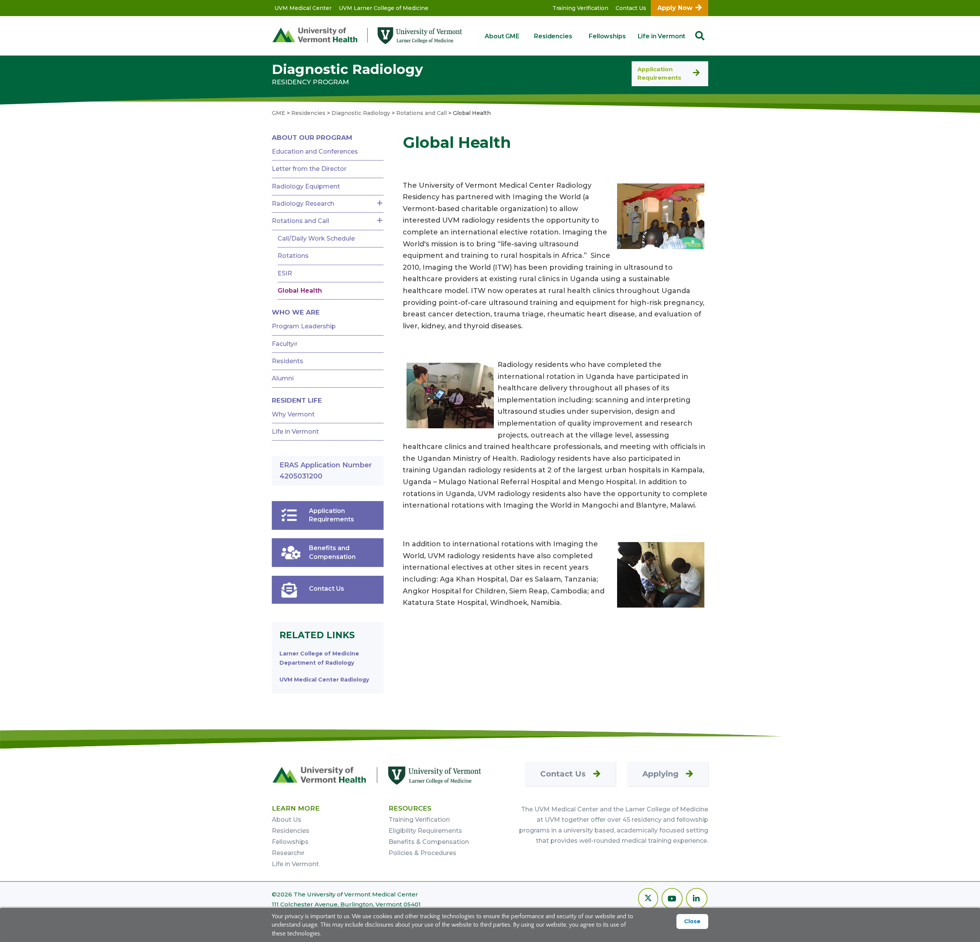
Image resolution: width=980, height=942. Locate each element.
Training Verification (580, 8)
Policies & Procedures (422, 853)
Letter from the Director (309, 168)
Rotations (293, 255)
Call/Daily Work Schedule (316, 238)
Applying (660, 773)
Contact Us (631, 8)
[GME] (377, 775)
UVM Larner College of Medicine (383, 8)
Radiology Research (303, 203)
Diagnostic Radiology (347, 69)
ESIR (285, 273)
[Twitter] (648, 899)
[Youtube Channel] (672, 899)
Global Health (300, 290)
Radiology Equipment (306, 186)
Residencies (553, 36)
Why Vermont (293, 414)
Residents (287, 361)
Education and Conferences (315, 151)
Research (286, 853)
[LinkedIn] (696, 899)
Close (692, 921)
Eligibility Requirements (425, 830)
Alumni (283, 378)
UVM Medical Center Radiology (324, 679)
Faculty (283, 343)
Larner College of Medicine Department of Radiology (319, 658)
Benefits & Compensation (429, 841)
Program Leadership (304, 326)
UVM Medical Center (303, 8)
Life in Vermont (662, 36)
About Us (286, 819)
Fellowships (607, 36)
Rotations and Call (300, 220)
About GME (502, 36)
